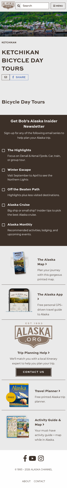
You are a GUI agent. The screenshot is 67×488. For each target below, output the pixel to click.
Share (20, 77)
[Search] (18, 5)
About (26, 481)
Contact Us (33, 372)
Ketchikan (9, 42)
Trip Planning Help (32, 353)
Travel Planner (47, 391)
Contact (39, 481)
